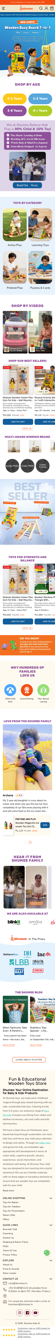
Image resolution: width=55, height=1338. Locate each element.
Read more (8, 1191)
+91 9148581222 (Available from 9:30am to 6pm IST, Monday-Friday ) (29, 1289)
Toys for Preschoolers (14, 1210)
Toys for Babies (10, 1202)
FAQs (5, 1246)
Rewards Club (10, 1229)
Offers (6, 1219)
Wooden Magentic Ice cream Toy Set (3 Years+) (27, 824)
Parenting (8, 1233)
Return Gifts (9, 1215)
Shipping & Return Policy (15, 1242)
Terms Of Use (10, 1250)
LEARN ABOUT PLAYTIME (29, 1059)
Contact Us (8, 1237)
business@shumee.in (20, 1304)
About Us (7, 1264)
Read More (9, 1045)
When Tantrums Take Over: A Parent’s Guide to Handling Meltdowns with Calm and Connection (15, 1029)
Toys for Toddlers (11, 1206)
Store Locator (9, 1273)
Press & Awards (11, 1268)
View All (27, 428)
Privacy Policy (10, 1254)
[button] (3, 8)
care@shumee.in (18, 1283)
